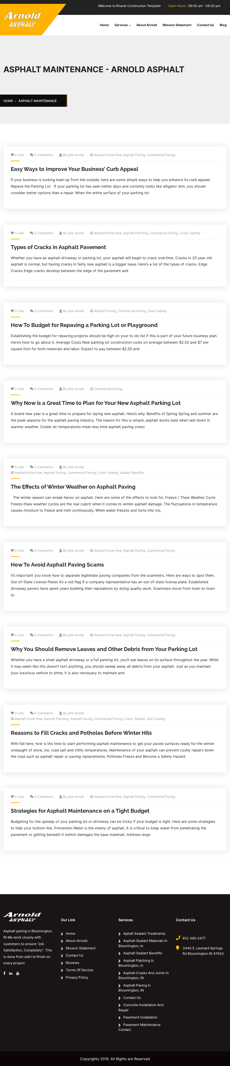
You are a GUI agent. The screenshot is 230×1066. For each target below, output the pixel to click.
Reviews (72, 963)
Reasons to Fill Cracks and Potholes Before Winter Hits (81, 733)
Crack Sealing (190, 233)
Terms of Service (79, 970)
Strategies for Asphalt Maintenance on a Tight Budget (80, 810)
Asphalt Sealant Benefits (142, 953)
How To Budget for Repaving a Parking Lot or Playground (84, 325)
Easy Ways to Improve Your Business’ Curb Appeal (74, 169)
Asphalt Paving (134, 155)
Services (121, 25)
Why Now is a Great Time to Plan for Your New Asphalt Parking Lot (96, 403)
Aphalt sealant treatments (144, 933)
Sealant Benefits (132, 472)
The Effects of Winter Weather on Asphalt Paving (73, 486)
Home (104, 25)
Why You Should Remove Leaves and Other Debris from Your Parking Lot (104, 649)
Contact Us (205, 25)
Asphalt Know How (107, 155)
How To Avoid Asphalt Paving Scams (57, 564)
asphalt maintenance (37, 101)
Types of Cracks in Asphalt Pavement (58, 247)
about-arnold (76, 941)
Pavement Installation (140, 1017)
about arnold (146, 25)
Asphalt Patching (135, 233)
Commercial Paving (161, 155)
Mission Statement (177, 25)
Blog (223, 25)
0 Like (19, 155)
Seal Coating (157, 311)
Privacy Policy (77, 977)
